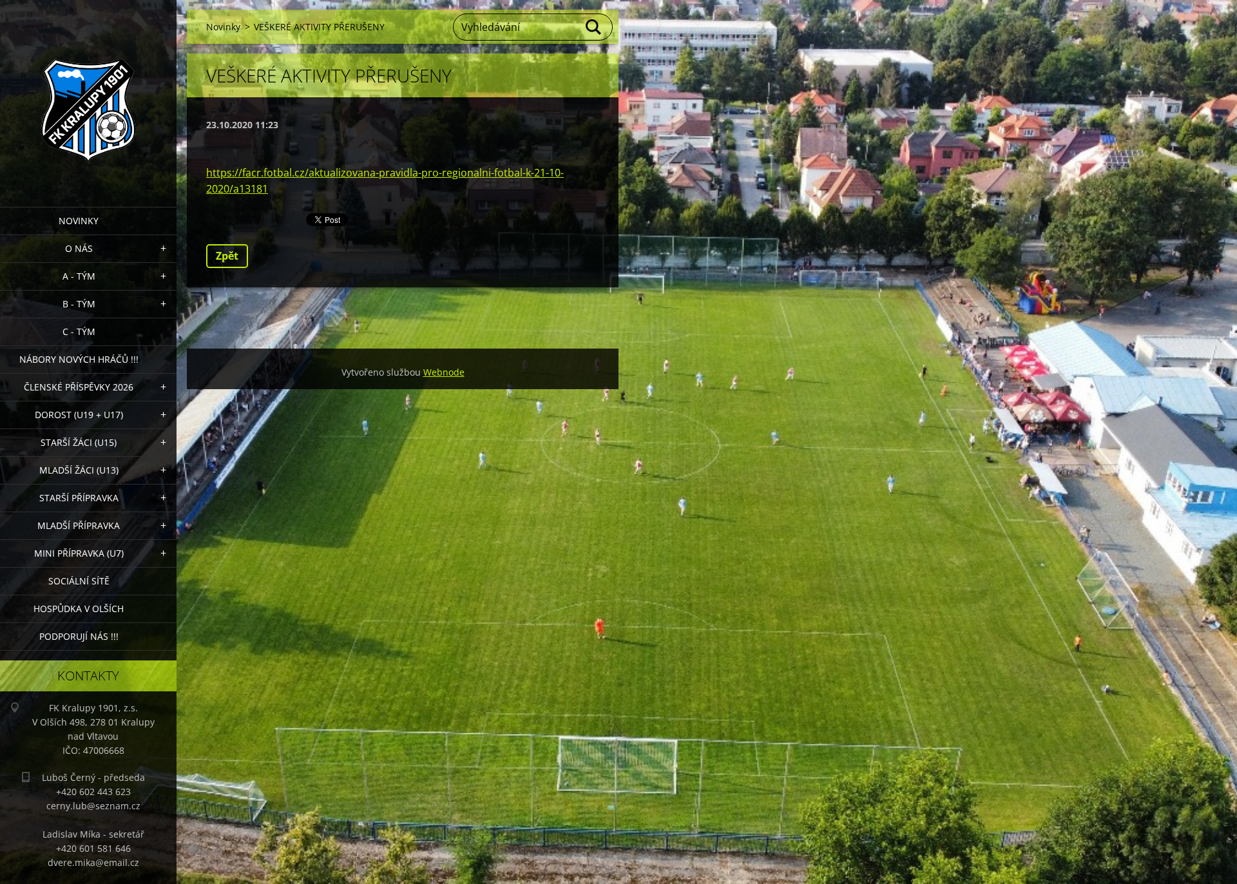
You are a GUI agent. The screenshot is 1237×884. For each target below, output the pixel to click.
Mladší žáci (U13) (79, 470)
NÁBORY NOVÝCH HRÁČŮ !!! (79, 359)
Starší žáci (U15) (79, 442)
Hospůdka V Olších (79, 608)
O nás (79, 248)
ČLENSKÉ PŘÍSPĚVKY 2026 (78, 387)
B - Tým (78, 304)
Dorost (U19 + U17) (79, 414)
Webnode (444, 372)
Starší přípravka (79, 498)
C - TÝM (78, 331)
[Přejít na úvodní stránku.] (88, 95)
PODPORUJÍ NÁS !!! (79, 636)
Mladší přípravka (78, 525)
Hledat (594, 27)
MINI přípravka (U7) (79, 553)
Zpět (227, 256)
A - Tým (78, 276)
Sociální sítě (79, 581)
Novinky (79, 221)
